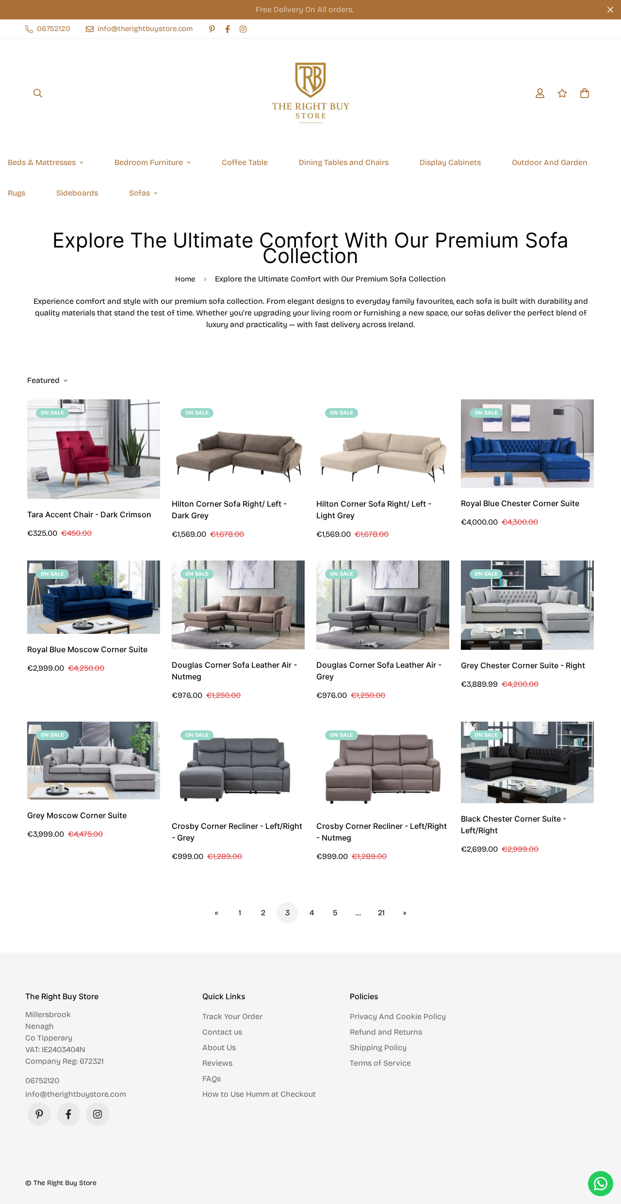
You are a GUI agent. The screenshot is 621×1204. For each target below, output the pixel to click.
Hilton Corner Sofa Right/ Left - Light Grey (373, 509)
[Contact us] (600, 1183)
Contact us (222, 1032)
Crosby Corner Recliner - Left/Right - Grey (237, 831)
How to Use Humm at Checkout (259, 1094)
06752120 (42, 1080)
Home (185, 279)
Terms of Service (380, 1063)
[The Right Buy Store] (310, 93)
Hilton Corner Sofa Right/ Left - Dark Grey (229, 509)
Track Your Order (232, 1016)
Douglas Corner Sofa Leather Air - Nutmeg (234, 670)
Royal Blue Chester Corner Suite (520, 503)
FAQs (211, 1078)
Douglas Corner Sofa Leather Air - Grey (378, 670)
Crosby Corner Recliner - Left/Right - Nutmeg (381, 831)
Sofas (139, 193)
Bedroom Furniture (148, 162)
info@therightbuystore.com (75, 1094)
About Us (219, 1047)
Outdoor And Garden (550, 162)
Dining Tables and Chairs (344, 162)
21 (381, 912)
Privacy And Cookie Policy (398, 1016)
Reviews (217, 1063)
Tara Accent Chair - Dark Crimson (89, 514)
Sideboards (77, 193)
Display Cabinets (450, 162)
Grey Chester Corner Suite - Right (523, 665)
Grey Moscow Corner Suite (77, 815)
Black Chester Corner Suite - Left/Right (513, 824)
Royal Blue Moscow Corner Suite (87, 649)
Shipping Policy (378, 1047)
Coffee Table (245, 162)
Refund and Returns (386, 1032)
